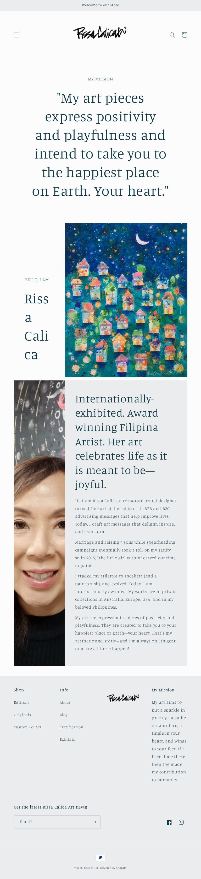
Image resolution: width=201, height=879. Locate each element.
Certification (71, 727)
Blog (64, 714)
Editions (22, 702)
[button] (16, 35)
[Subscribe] (94, 821)
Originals (22, 714)
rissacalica (91, 867)
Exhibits (67, 739)
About (65, 702)
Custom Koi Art (28, 727)
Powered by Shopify (113, 867)
